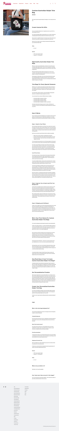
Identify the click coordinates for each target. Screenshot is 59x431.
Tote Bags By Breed (17, 408)
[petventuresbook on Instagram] (5, 386)
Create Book (15, 3)
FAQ (14, 386)
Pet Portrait (16, 410)
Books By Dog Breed (17, 393)
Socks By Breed (16, 399)
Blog (37, 3)
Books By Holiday (16, 397)
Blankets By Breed (16, 404)
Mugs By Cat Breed (16, 402)
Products (26, 3)
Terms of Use (16, 424)
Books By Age (16, 396)
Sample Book (21, 3)
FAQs (34, 3)
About (31, 3)
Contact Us (15, 421)
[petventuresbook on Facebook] (3, 386)
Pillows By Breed (16, 405)
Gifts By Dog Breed (17, 388)
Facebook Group (16, 413)
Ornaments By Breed (17, 407)
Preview (15, 418)
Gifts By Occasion (16, 391)
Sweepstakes (16, 419)
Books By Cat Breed (17, 394)
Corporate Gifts (16, 415)
